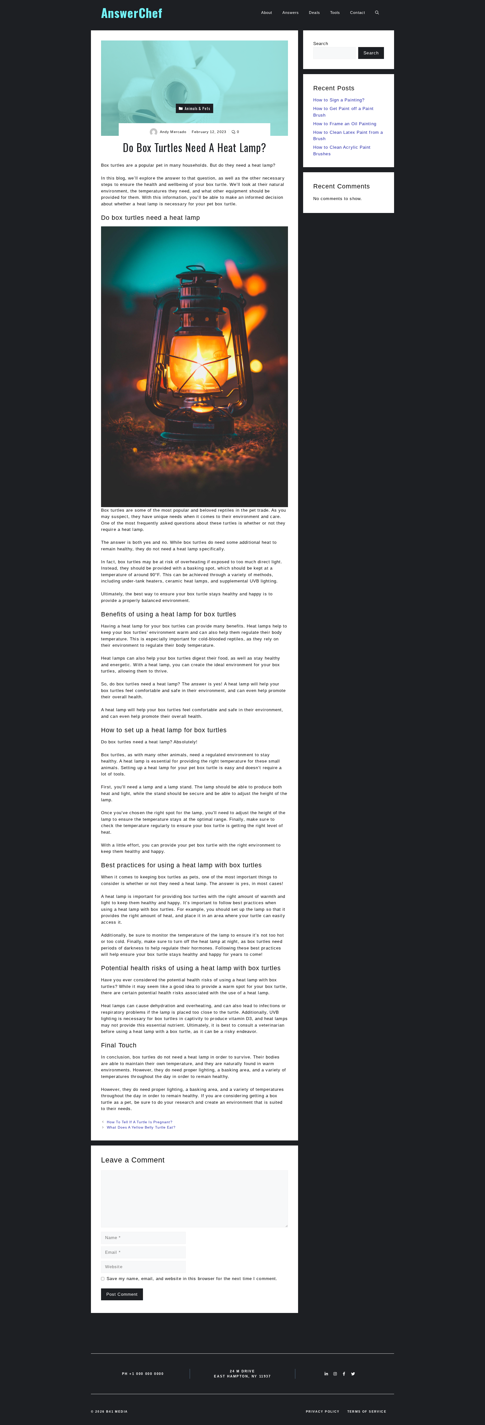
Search (320, 43)
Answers (290, 12)
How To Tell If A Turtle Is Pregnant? (140, 1122)
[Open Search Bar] (377, 12)
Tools (335, 12)
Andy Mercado (173, 132)
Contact (357, 12)
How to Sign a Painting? (339, 100)
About (266, 12)
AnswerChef (131, 12)
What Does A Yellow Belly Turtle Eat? (141, 1127)
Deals (314, 12)
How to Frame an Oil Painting (344, 123)
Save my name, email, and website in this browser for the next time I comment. (192, 1278)
